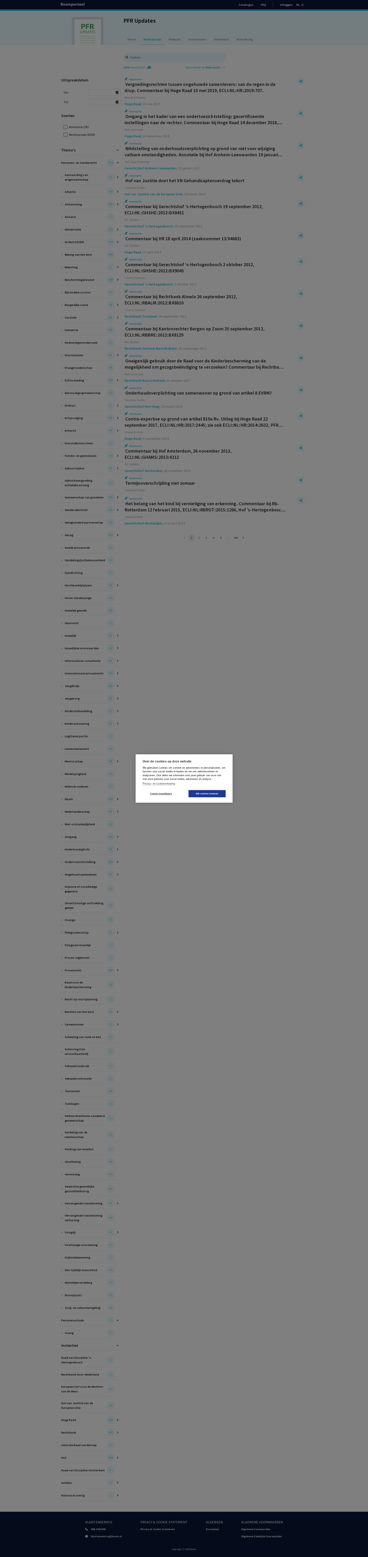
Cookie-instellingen (161, 793)
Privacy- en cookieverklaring (159, 783)
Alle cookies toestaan (207, 793)
